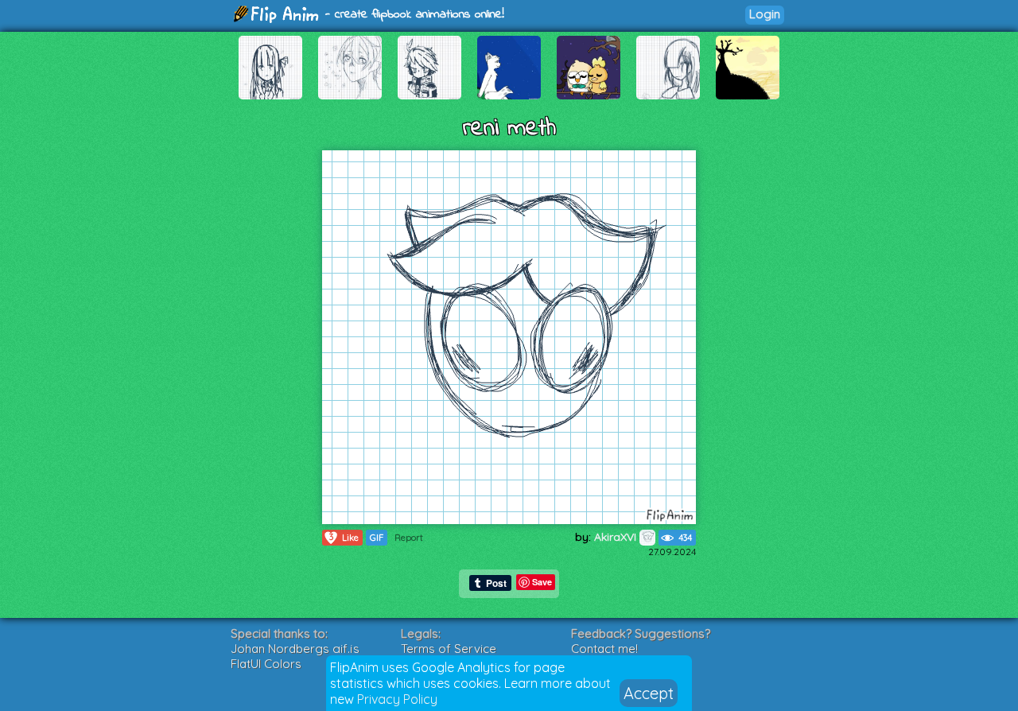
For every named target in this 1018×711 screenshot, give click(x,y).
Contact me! (604, 648)
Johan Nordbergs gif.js (295, 648)
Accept (649, 693)
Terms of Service (448, 648)
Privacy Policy (397, 699)
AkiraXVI (616, 537)
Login (764, 13)
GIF (376, 537)
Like (344, 537)
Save (542, 582)
